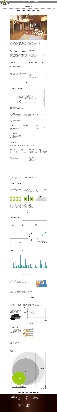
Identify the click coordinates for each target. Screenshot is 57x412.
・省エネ (19, 398)
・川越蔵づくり (27, 399)
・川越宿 (26, 397)
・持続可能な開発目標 (27, 404)
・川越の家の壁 (19, 406)
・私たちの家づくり (20, 396)
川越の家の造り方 (20, 404)
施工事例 (19, 403)
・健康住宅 (19, 399)
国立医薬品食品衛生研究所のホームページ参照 (15, 107)
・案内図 (26, 403)
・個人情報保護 (27, 406)
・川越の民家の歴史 (27, 398)
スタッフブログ (27, 407)
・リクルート (26, 405)
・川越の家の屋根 (20, 405)
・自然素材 (19, 397)
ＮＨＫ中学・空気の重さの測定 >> (33, 77)
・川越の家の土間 (20, 407)
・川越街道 (26, 396)
